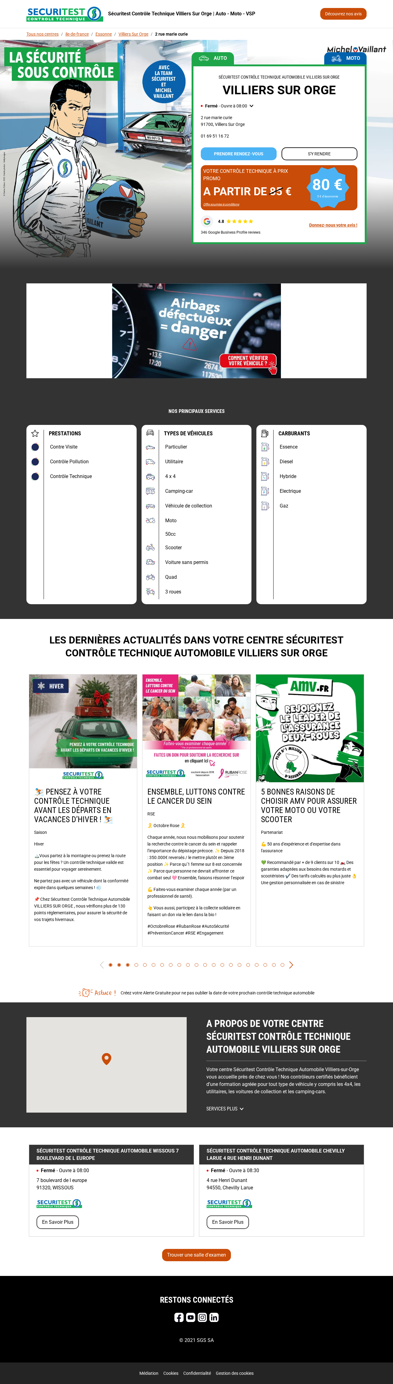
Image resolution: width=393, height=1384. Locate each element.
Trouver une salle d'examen (196, 1255)
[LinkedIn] (214, 1317)
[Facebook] (179, 1317)
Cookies (170, 1373)
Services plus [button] (221, 1109)
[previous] (102, 965)
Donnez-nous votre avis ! (333, 225)
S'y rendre (319, 153)
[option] (83, 810)
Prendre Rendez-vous (238, 153)
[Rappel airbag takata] (196, 330)
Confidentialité (197, 1373)
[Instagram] (202, 1317)
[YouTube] (190, 1317)
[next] (291, 965)
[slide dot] (110, 965)
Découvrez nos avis (343, 13)
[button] (227, 106)
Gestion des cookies (235, 1373)
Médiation (148, 1373)
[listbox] (196, 810)
